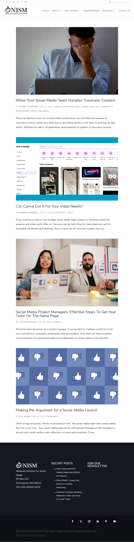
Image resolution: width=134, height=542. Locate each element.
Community (53, 416)
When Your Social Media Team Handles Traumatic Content (65, 100)
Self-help (95, 106)
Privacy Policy (22, 535)
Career (85, 106)
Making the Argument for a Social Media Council (56, 410)
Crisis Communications (67, 106)
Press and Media (40, 111)
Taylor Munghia (28, 322)
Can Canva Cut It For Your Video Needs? (49, 206)
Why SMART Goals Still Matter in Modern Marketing (67, 484)
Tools (69, 212)
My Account (125, 3)
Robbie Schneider (28, 106)
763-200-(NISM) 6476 (28, 487)
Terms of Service (37, 535)
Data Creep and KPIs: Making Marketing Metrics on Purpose (68, 472)
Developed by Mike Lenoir (84, 531)
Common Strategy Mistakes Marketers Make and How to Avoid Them (69, 496)
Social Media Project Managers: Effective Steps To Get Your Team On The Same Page (66, 313)
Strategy (60, 212)
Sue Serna (24, 416)
